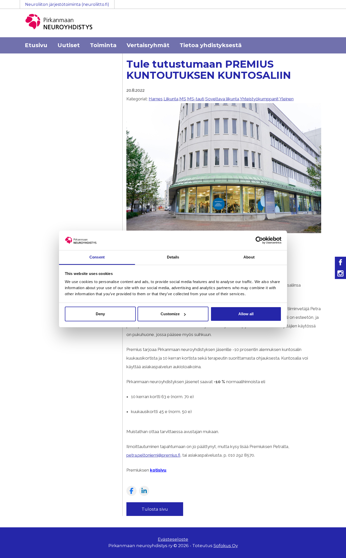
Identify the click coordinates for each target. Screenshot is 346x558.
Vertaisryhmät (148, 45)
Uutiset (68, 45)
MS (182, 98)
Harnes (156, 98)
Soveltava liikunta (222, 98)
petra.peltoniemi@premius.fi (153, 455)
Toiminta (103, 45)
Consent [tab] (97, 257)
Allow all (246, 314)
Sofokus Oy (226, 545)
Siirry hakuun (331, 6)
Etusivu (36, 45)
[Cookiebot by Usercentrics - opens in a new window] (259, 240)
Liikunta (171, 98)
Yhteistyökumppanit (259, 98)
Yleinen (286, 98)
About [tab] (249, 257)
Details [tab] (173, 257)
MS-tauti (195, 98)
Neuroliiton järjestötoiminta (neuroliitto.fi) (67, 4)
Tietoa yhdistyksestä (211, 45)
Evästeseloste (173, 539)
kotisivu (158, 470)
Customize (170, 314)
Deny (100, 314)
